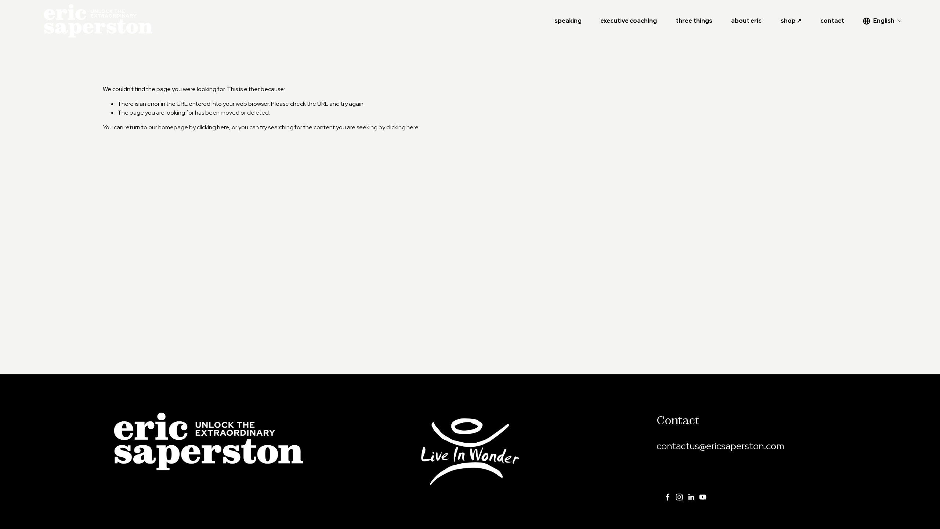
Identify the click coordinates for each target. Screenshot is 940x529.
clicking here (213, 127)
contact (832, 21)
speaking (568, 21)
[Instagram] (679, 497)
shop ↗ (791, 21)
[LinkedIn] (691, 497)
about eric (746, 21)
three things (694, 21)
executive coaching (628, 21)
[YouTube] (702, 497)
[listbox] (883, 21)
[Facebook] (667, 497)
